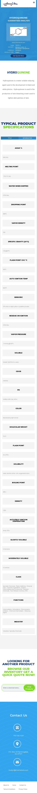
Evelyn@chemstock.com (18, 770)
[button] (33, 2)
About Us (6, 785)
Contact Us (22, 785)
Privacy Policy (23, 789)
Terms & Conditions (9, 789)
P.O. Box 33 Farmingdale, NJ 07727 (18, 753)
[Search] (29, 688)
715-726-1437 (18, 736)
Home (14, 785)
